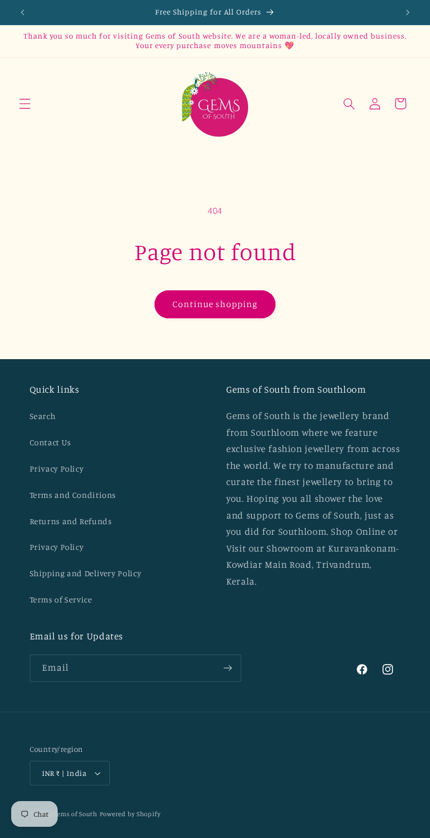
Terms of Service (61, 599)
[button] (25, 103)
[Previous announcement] (22, 12)
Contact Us (50, 442)
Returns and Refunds (71, 521)
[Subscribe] (227, 668)
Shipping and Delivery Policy (86, 573)
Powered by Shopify (130, 814)
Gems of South (75, 814)
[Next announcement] (407, 12)
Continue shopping (215, 304)
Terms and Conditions (73, 495)
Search (43, 416)
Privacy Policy (57, 468)
